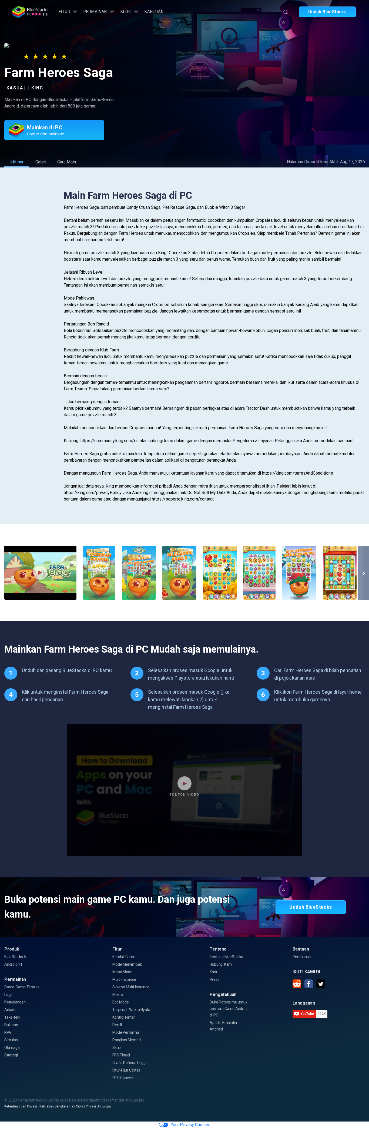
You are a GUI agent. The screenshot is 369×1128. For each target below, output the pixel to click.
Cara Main (66, 161)
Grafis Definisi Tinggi (129, 1062)
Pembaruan (302, 957)
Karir (213, 972)
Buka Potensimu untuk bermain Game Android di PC (229, 1008)
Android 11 (13, 964)
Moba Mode (122, 972)
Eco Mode (120, 1002)
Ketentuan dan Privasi (20, 1106)
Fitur (64, 11)
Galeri (40, 161)
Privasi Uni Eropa (98, 1106)
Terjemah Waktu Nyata (131, 1010)
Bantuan (154, 11)
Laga (8, 994)
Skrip (116, 1047)
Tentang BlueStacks (226, 957)
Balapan (11, 1025)
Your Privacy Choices (190, 1124)
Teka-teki (12, 1017)
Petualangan (15, 1002)
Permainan (95, 11)
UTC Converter (124, 1078)
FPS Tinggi (121, 1055)
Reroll (117, 1025)
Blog (125, 11)
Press (214, 979)
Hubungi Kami (221, 964)
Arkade (10, 1010)
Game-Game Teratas (21, 987)
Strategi (11, 1055)
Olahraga (11, 1047)
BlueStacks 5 (15, 957)
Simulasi (11, 1040)
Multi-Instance (124, 979)
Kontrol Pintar (123, 1017)
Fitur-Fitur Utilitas (126, 1070)
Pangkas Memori (126, 1040)
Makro (117, 994)
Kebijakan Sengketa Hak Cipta (61, 1106)
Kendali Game (123, 957)
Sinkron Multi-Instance (130, 987)
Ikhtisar (16, 161)
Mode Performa (125, 1032)
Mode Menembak (127, 964)
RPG (7, 1032)
